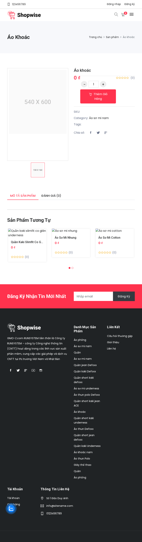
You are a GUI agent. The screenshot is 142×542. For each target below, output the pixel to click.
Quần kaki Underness (87, 446)
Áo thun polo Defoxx (87, 395)
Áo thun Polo (82, 458)
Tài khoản (13, 498)
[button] (69, 267)
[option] (38, 170)
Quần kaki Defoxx (85, 371)
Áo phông (80, 340)
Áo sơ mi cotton (109, 237)
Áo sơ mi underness (86, 388)
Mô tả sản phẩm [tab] (23, 196)
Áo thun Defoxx (84, 429)
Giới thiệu (113, 342)
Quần (77, 352)
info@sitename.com (59, 506)
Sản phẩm (112, 37)
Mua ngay (22, 236)
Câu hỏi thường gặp (120, 336)
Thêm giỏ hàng (100, 96)
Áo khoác (82, 70)
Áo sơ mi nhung (65, 237)
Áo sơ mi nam (99, 118)
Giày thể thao (82, 465)
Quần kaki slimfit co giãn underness (36, 242)
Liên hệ (111, 348)
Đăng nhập (114, 4)
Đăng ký (129, 4)
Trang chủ (95, 37)
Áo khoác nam (83, 452)
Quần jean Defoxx (85, 365)
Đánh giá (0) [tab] (51, 196)
